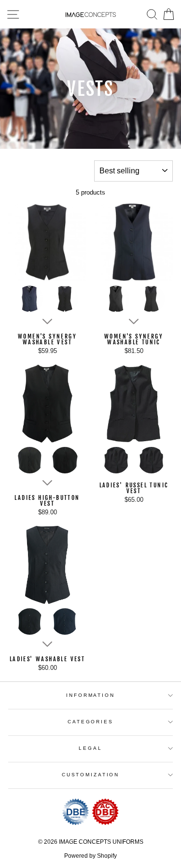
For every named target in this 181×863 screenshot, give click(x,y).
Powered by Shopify (90, 855)
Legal (90, 748)
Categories (90, 721)
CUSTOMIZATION (90, 774)
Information (90, 695)
